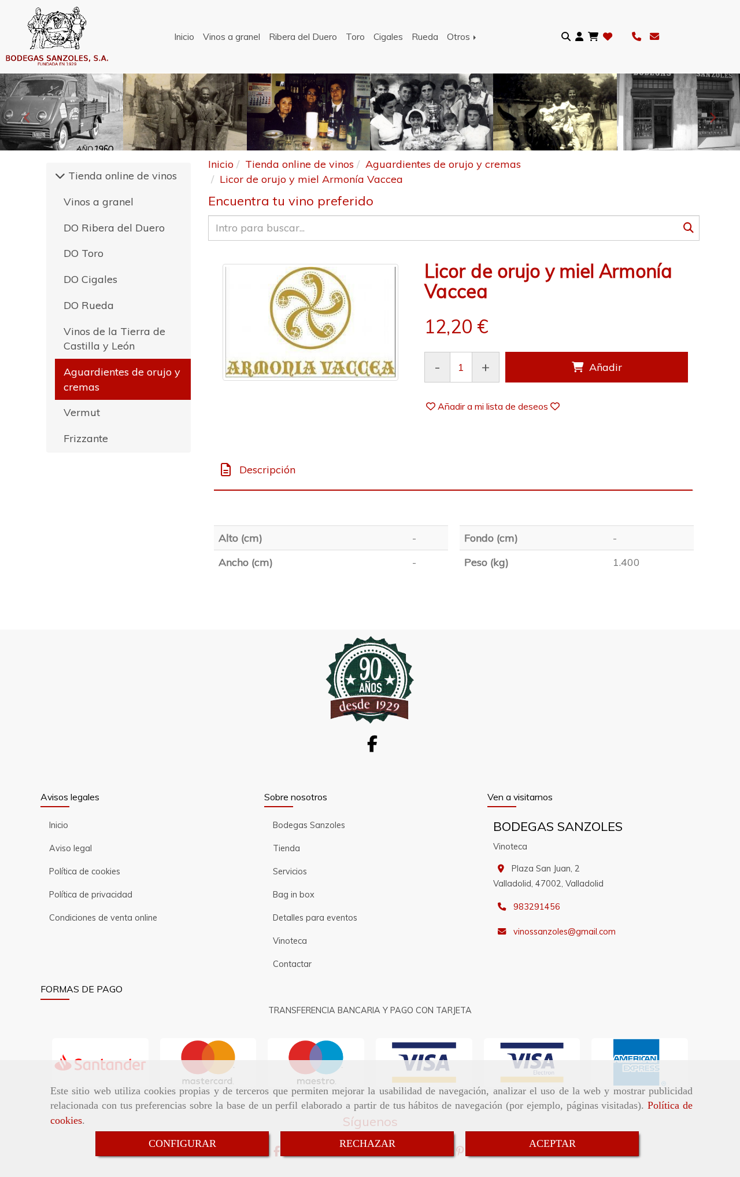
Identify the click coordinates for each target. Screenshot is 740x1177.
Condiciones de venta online (103, 918)
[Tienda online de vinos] (60, 175)
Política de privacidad (90, 894)
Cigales (388, 36)
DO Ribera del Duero (114, 227)
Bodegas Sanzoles (309, 825)
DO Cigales (90, 279)
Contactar (292, 964)
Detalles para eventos (315, 918)
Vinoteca (290, 941)
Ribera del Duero (303, 36)
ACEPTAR (552, 1143)
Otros (459, 36)
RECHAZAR (367, 1143)
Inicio (184, 36)
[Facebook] (372, 747)
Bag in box (293, 894)
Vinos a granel (231, 36)
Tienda (286, 848)
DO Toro (83, 253)
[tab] (453, 470)
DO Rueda (89, 305)
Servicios (290, 871)
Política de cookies (84, 871)
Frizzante (86, 438)
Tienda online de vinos (121, 175)
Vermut (82, 412)
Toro (355, 36)
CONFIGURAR (182, 1143)
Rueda (425, 36)
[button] (579, 37)
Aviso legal (70, 848)
